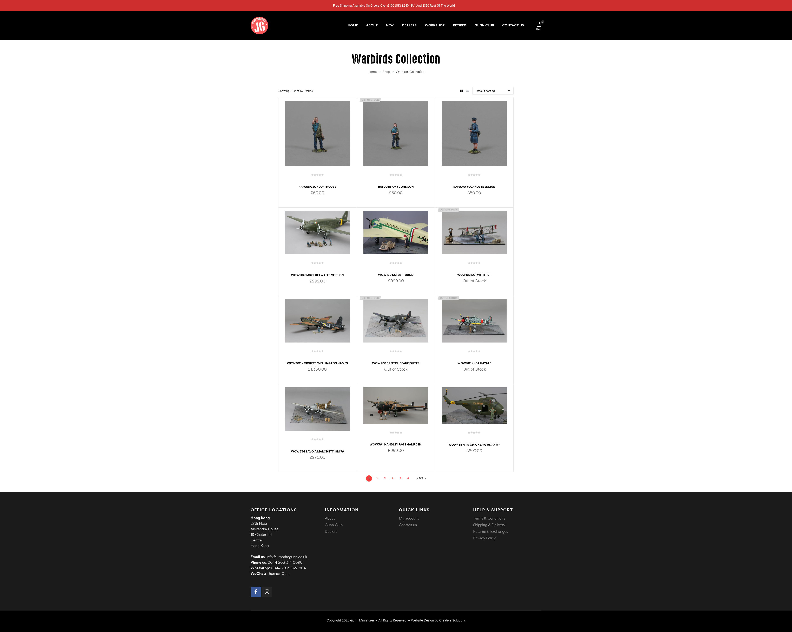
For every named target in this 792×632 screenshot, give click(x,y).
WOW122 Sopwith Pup (474, 275)
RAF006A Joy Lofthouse (317, 187)
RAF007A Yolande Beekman (474, 187)
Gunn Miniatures (362, 620)
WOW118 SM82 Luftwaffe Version (317, 275)
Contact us (408, 524)
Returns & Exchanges (490, 531)
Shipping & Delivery (489, 524)
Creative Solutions (452, 620)
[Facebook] (256, 592)
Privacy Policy (484, 538)
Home (372, 72)
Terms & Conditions (489, 518)
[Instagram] (267, 592)
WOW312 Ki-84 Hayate (474, 363)
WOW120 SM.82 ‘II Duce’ (396, 275)
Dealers (331, 531)
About (330, 518)
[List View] (467, 91)
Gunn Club (334, 524)
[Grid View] (461, 91)
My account (409, 518)
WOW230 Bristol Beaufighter (396, 363)
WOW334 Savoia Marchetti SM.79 (317, 451)
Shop (386, 72)
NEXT (420, 478)
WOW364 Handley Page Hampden (396, 444)
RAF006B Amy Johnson (396, 187)
